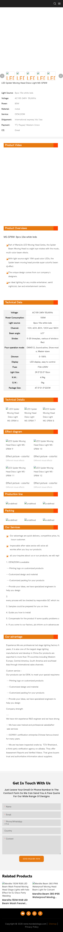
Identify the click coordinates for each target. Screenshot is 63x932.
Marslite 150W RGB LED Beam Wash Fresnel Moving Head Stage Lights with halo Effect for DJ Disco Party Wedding (15, 901)
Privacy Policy (32, 927)
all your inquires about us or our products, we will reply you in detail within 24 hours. (30, 555)
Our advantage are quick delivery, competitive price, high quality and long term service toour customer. (30, 538)
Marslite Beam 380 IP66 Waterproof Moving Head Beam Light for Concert (46, 895)
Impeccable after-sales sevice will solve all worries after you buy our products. (29, 547)
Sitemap (52, 924)
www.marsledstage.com (34, 924)
